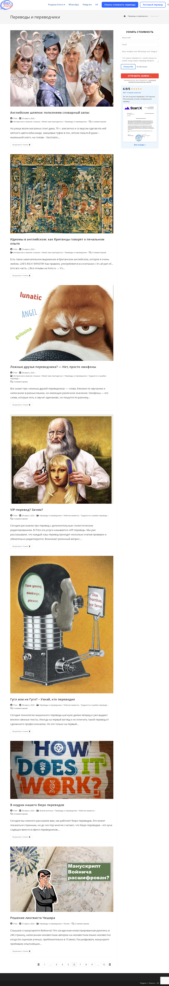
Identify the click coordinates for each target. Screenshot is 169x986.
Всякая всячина (46, 810)
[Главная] (125, 16)
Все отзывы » (140, 145)
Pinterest (152, 983)
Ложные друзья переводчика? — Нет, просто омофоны (53, 367)
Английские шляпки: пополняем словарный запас (50, 112)
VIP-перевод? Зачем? (26, 510)
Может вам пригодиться (52, 121)
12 (104, 964)
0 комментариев (99, 121)
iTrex (15, 118)
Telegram (143, 983)
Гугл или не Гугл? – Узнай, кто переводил (42, 699)
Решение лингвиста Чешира (32, 918)
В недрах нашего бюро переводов (37, 805)
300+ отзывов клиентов (132, 92)
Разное (67, 923)
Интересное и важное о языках (26, 121)
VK (158, 983)
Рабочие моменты (71, 515)
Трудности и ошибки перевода (94, 515)
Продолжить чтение (22, 145)
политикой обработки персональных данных (142, 81)
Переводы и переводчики (76, 121)
